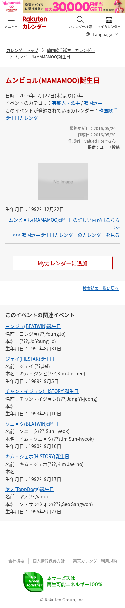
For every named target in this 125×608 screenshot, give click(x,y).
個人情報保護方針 (49, 561)
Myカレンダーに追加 (62, 263)
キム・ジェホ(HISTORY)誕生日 (37, 456)
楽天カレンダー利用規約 (95, 561)
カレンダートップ (22, 50)
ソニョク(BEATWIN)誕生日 (33, 423)
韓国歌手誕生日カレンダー (71, 50)
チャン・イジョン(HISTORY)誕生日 (42, 391)
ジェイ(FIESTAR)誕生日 (29, 358)
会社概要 (16, 561)
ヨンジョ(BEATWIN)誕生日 (33, 326)
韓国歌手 (93, 102)
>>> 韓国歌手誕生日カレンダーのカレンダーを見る (66, 234)
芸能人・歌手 (66, 102)
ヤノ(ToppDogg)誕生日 (29, 489)
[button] (11, 22)
